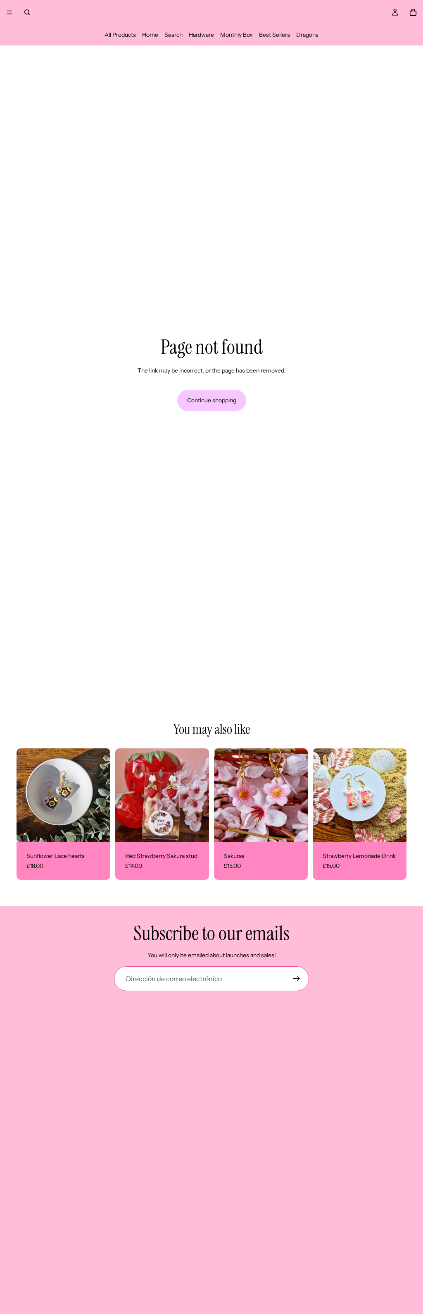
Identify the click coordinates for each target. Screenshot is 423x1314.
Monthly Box (236, 34)
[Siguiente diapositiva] (299, 795)
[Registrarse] (296, 978)
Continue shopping (211, 400)
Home (150, 34)
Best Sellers (274, 34)
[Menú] (9, 12)
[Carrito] (413, 12)
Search (173, 34)
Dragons (307, 34)
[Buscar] (27, 12)
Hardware (201, 34)
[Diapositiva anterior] (223, 795)
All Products (120, 34)
